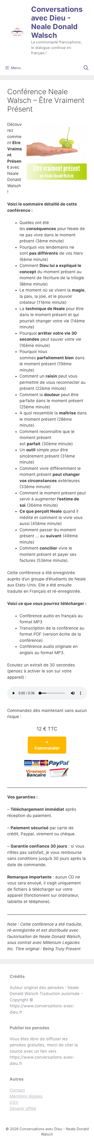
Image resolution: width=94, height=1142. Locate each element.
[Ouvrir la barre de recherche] (86, 68)
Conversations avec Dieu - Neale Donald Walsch (57, 22)
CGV (14, 1102)
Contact (17, 1090)
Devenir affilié (23, 1108)
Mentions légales (26, 1096)
